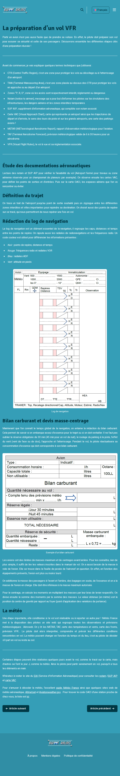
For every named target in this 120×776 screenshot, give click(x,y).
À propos (33, 756)
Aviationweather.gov (50, 692)
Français (102, 10)
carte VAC (10, 680)
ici (28, 697)
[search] (83, 10)
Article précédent (100, 708)
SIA (36, 676)
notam (102, 676)
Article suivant (17, 708)
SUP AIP (113, 676)
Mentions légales (50, 756)
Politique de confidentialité (78, 756)
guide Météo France (67, 688)
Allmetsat (30, 692)
